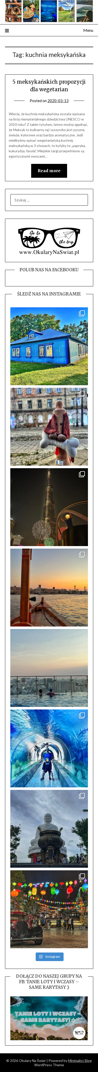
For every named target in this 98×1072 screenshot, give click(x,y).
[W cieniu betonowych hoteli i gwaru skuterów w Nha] (49, 829)
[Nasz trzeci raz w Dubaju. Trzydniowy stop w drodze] (49, 588)
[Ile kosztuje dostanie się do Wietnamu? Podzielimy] (49, 668)
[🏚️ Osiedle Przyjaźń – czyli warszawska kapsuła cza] (49, 346)
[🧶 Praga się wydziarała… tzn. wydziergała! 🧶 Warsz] (49, 427)
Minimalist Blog (80, 1060)
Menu (88, 30)
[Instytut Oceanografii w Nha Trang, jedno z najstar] (49, 748)
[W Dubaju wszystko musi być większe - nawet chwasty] (49, 507)
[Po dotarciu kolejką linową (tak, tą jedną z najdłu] (49, 909)
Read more (49, 170)
